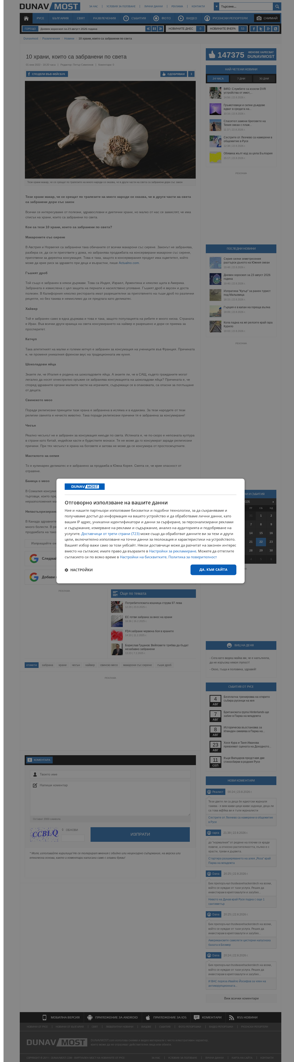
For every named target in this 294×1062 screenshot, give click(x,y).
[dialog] (150, 531)
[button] (79, 569)
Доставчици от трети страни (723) (110, 533)
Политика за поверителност (192, 557)
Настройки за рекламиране (172, 551)
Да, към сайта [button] (213, 569)
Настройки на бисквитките (143, 557)
